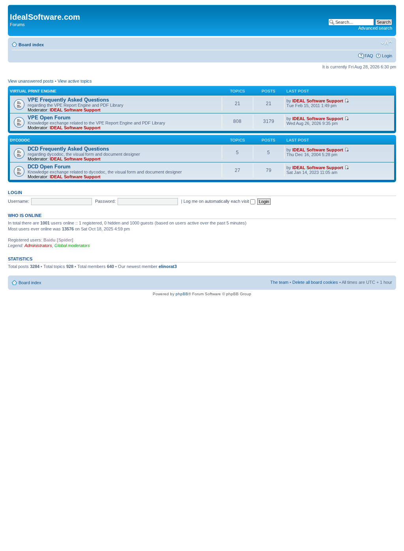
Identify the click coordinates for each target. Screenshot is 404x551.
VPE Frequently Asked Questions (68, 100)
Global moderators (72, 245)
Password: (105, 201)
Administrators (38, 245)
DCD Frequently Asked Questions (68, 149)
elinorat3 (168, 266)
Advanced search (375, 28)
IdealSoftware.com (45, 17)
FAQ (369, 55)
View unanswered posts (31, 81)
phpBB (182, 294)
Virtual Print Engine (33, 91)
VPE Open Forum (49, 118)
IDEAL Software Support (75, 110)
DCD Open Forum (49, 167)
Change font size (386, 43)
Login (387, 55)
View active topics (75, 81)
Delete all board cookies (315, 282)
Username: (18, 201)
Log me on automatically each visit (216, 201)
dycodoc (20, 140)
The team (279, 282)
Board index (31, 44)
